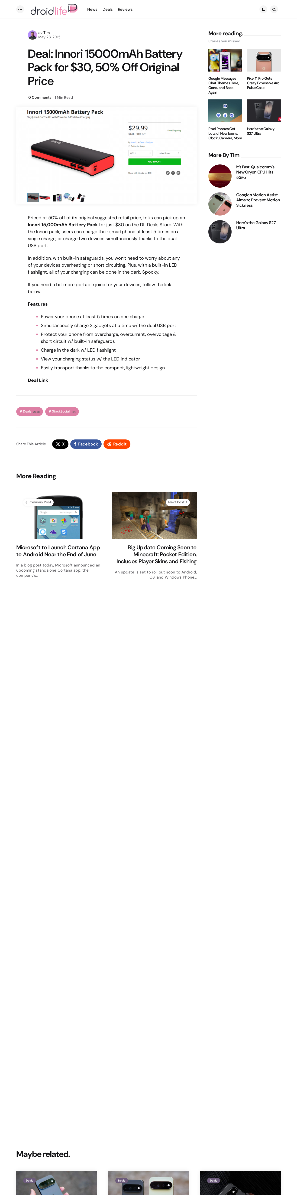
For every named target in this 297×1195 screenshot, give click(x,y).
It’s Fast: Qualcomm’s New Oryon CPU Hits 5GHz (255, 172)
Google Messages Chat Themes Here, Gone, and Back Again (223, 85)
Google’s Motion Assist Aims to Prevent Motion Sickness (258, 200)
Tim (46, 32)
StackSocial (64, 411)
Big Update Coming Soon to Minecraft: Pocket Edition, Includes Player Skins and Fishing (156, 554)
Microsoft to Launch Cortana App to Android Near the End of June (58, 551)
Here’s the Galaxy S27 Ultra (260, 131)
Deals (31, 411)
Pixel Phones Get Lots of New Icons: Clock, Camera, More (225, 134)
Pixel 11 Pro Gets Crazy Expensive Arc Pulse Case (263, 83)
